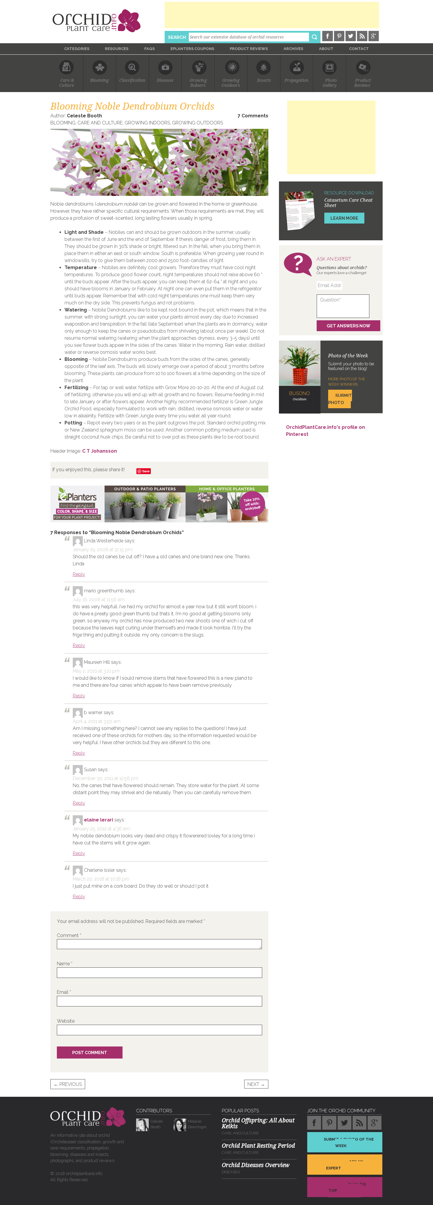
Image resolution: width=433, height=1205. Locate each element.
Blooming (99, 80)
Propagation (297, 80)
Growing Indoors (147, 123)
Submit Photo (340, 399)
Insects (264, 80)
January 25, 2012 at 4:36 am (101, 828)
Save (146, 471)
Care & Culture (66, 83)
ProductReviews (362, 83)
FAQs (149, 48)
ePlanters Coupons (192, 48)
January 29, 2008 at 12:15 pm (103, 549)
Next (256, 1084)
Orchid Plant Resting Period (258, 1145)
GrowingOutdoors (231, 83)
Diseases (165, 80)
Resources (116, 48)
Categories (76, 48)
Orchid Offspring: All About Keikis (258, 1123)
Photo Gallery (330, 83)
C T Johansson (99, 451)
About (326, 48)
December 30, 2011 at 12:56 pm (105, 778)
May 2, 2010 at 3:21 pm (96, 671)
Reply (79, 574)
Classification (132, 80)
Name (64, 963)
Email (64, 992)
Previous (68, 1084)
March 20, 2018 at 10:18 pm (101, 879)
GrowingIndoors (198, 83)
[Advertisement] (272, 15)
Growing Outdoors (197, 123)
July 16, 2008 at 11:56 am (99, 599)
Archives (293, 48)
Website (66, 1021)
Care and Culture (100, 123)
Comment (69, 935)
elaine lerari (98, 820)
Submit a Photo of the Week (349, 1142)
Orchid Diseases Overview (256, 1165)
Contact (359, 48)
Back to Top (347, 1187)
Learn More (344, 218)
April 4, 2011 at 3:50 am (96, 721)
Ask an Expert (344, 1164)
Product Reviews (249, 48)
